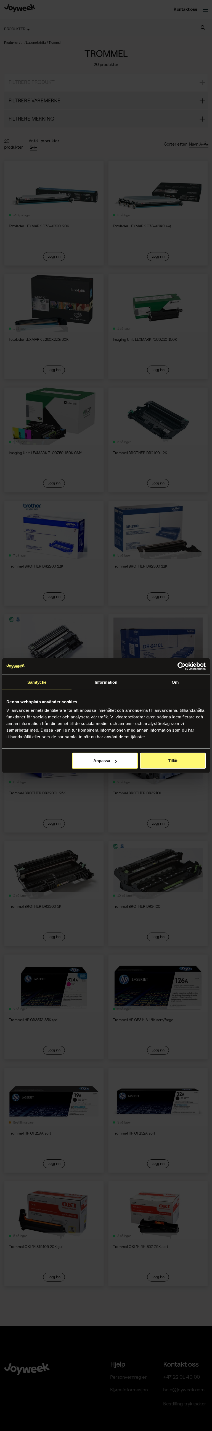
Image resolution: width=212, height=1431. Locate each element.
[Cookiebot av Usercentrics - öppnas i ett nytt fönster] (181, 666)
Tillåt (172, 760)
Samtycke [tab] (36, 682)
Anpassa (101, 760)
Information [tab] (106, 682)
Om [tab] (175, 682)
